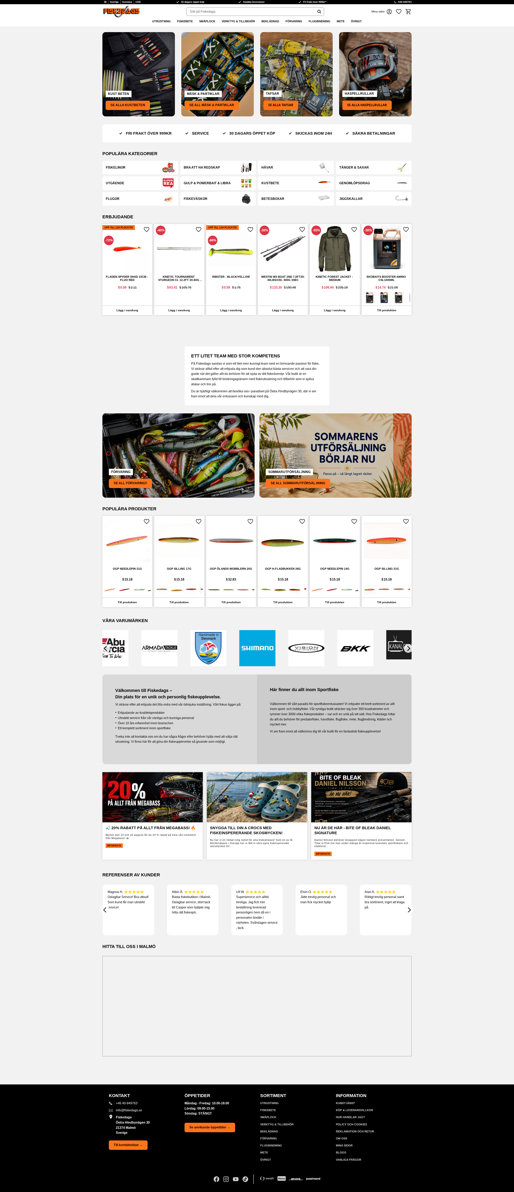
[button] (399, 11)
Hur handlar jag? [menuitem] (350, 1117)
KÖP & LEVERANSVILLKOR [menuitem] (354, 1110)
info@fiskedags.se (129, 1110)
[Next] (408, 648)
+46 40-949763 (127, 1103)
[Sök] (319, 11)
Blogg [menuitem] (341, 1152)
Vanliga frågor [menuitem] (348, 1159)
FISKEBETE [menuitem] (185, 21)
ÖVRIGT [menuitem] (356, 21)
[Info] (387, 310)
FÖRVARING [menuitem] (294, 21)
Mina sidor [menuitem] (344, 1145)
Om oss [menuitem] (341, 1138)
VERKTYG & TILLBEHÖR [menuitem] (238, 21)
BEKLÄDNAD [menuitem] (270, 21)
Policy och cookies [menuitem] (351, 1124)
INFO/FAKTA (114, 845)
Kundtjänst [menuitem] (345, 1103)
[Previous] (105, 648)
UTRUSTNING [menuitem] (161, 21)
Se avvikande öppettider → (209, 1127)
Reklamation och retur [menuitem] (355, 1131)
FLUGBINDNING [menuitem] (319, 21)
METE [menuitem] (341, 21)
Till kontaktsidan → (128, 1145)
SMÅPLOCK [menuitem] (207, 21)
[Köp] (127, 310)
